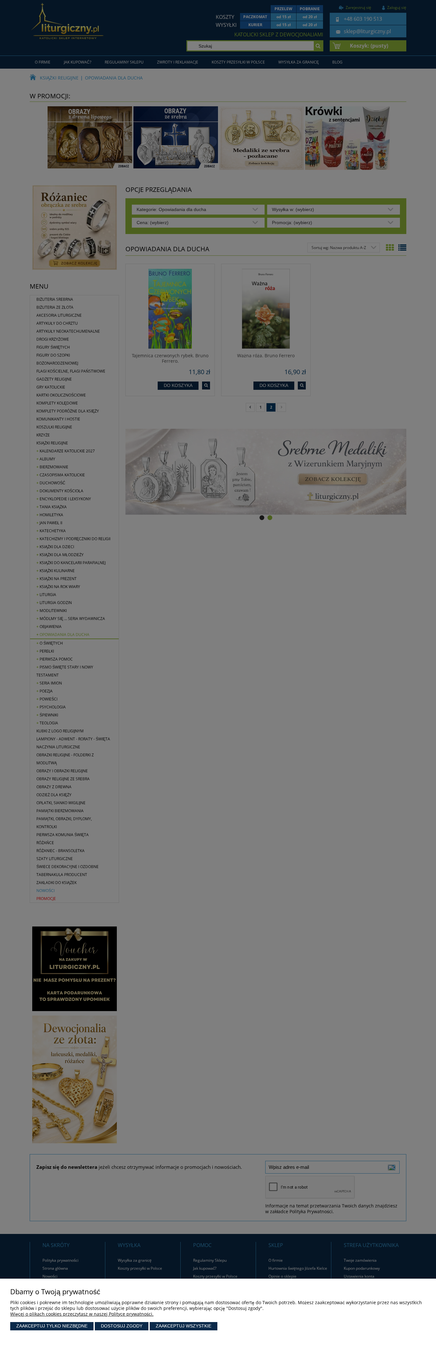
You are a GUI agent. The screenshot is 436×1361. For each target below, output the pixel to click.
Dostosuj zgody (121, 1325)
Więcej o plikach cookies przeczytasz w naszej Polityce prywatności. (82, 1314)
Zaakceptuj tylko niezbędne (51, 1325)
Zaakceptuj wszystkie (183, 1325)
